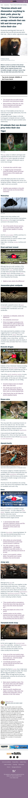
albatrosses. (23, 430)
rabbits (8, 273)
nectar (15, 669)
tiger (4, 155)
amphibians (13, 474)
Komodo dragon (13, 367)
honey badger (9, 235)
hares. (22, 273)
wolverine (6, 220)
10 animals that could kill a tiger (12, 167)
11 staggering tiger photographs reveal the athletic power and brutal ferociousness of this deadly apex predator (13, 172)
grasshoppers (23, 591)
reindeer (15, 242)
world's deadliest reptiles (14, 374)
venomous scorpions (14, 593)
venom (14, 334)
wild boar (6, 158)
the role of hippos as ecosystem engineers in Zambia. (11, 724)
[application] (14, 85)
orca (4, 509)
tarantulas (23, 645)
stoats (11, 270)
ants (10, 582)
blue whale (9, 532)
